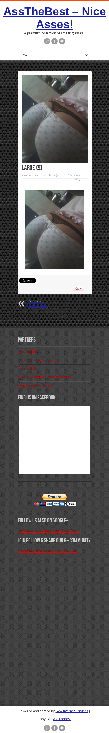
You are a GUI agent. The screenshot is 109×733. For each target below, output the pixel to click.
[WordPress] (62, 41)
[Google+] (47, 41)
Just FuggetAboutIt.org (35, 385)
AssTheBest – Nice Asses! (54, 18)
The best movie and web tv (39, 360)
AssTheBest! (62, 719)
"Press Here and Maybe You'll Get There (49, 531)
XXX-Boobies (28, 351)
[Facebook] (54, 41)
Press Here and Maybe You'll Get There (48, 551)
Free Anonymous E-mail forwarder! (45, 377)
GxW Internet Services (72, 711)
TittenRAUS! (27, 368)
